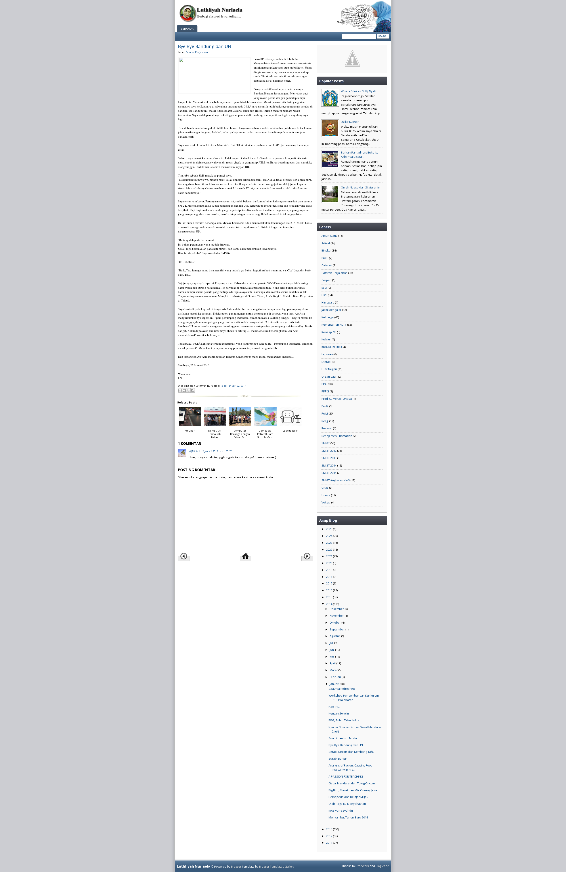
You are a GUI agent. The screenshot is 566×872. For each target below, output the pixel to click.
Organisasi (328, 376)
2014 (329, 604)
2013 (329, 829)
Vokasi (326, 502)
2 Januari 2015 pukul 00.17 (217, 451)
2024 (329, 536)
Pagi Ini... (334, 707)
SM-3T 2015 (329, 473)
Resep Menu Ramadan (336, 436)
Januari (335, 684)
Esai (324, 288)
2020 (329, 563)
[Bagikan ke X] (188, 390)
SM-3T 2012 (329, 451)
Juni (332, 650)
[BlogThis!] (184, 390)
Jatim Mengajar (331, 310)
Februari (336, 677)
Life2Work (362, 866)
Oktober (335, 622)
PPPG (325, 391)
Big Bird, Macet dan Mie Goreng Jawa (353, 790)
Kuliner (326, 339)
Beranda (187, 29)
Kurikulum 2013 (331, 347)
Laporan (327, 354)
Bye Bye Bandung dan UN (204, 46)
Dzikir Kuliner (350, 122)
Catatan (326, 265)
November (337, 616)
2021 (329, 556)
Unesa (325, 495)
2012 (329, 836)
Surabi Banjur (338, 759)
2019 (329, 570)
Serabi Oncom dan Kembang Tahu (352, 752)
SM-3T (325, 443)
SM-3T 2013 (329, 458)
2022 (329, 549)
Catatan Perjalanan (197, 52)
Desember (337, 609)
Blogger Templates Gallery (276, 866)
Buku (324, 258)
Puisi (324, 413)
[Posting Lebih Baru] (183, 558)
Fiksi (324, 295)
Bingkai (326, 250)
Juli (332, 643)
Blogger (236, 866)
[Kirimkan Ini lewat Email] (180, 390)
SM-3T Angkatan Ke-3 (335, 480)
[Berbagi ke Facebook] (192, 390)
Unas (325, 488)
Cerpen (326, 280)
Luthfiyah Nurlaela (219, 9)
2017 (329, 583)
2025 (329, 529)
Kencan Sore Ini (339, 713)
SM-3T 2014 (329, 465)
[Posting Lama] (307, 558)
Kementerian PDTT (333, 325)
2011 (329, 843)
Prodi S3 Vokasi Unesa (336, 399)
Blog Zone (382, 866)
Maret (334, 670)
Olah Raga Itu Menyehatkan (347, 804)
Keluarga (327, 317)
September (337, 629)
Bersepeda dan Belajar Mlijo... (349, 797)
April (333, 663)
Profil (325, 406)
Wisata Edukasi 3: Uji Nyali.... (359, 91)
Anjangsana (329, 236)
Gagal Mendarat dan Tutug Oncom (352, 783)
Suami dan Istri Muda (343, 738)
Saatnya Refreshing (342, 689)
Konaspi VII (328, 332)
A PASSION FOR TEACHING (346, 776)
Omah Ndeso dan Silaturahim (361, 187)
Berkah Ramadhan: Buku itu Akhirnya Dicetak (359, 154)
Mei (332, 657)
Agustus (335, 636)
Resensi (326, 428)
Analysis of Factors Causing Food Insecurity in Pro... (351, 767)
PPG (324, 384)
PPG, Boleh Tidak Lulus (344, 720)
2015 (329, 597)
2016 (329, 590)
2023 (329, 543)
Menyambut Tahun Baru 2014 (348, 817)
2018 (329, 577)
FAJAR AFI (194, 451)
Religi (325, 421)
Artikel (325, 243)
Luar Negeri (329, 369)
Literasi (326, 362)
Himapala (327, 302)
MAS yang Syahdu (341, 810)
